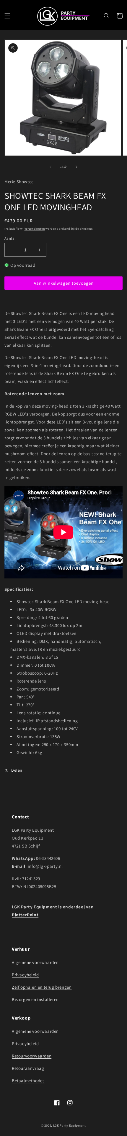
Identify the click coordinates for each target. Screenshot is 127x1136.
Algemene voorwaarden (35, 962)
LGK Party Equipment (69, 1125)
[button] (7, 15)
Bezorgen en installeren (35, 999)
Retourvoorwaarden (31, 1056)
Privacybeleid (25, 974)
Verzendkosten (35, 229)
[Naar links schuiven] (50, 166)
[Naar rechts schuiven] (76, 166)
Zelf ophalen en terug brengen (41, 987)
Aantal (9, 238)
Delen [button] (16, 770)
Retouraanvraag (28, 1068)
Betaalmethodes (28, 1080)
